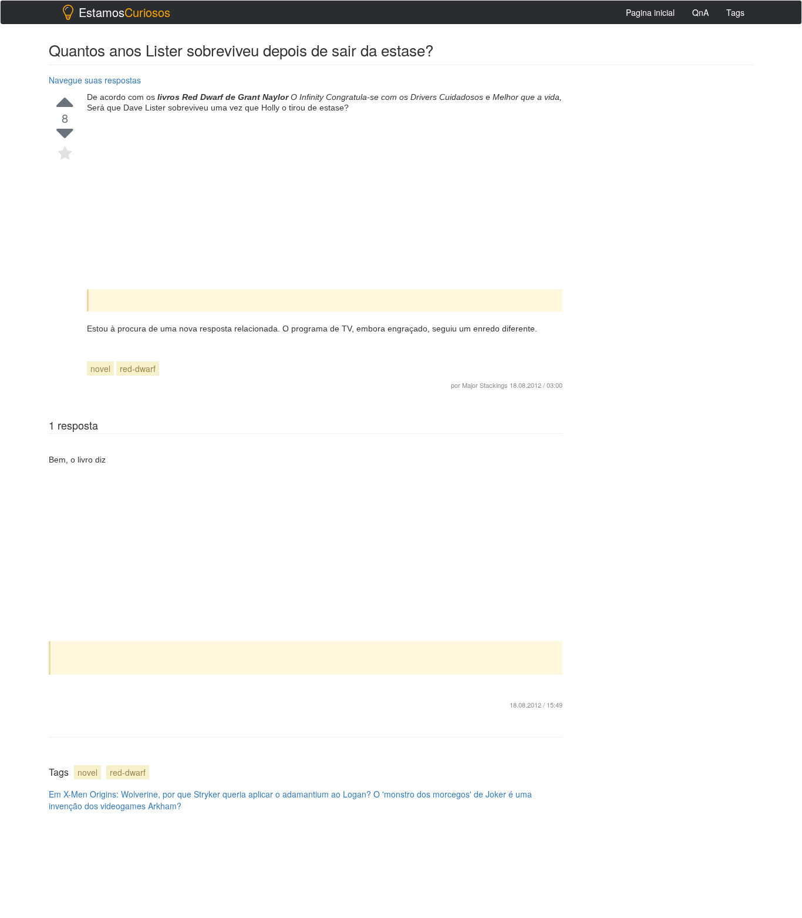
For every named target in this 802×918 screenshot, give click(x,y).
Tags (735, 12)
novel (100, 368)
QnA (700, 12)
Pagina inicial (650, 12)
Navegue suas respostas (95, 80)
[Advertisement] (324, 201)
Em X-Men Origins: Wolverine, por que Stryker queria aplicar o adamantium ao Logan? (210, 794)
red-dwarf (138, 368)
